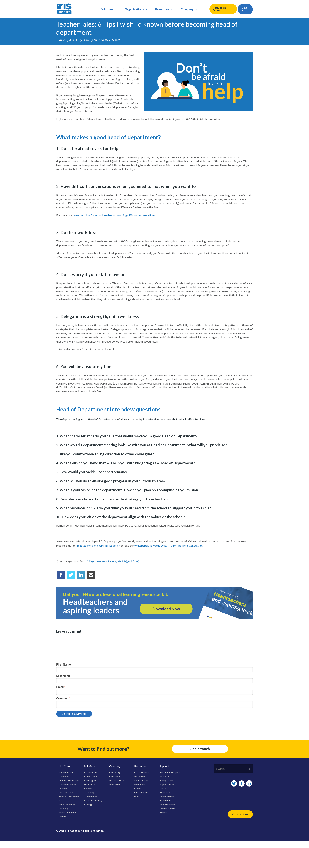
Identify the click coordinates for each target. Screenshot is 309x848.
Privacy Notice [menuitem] (168, 804)
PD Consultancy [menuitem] (93, 800)
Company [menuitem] (187, 9)
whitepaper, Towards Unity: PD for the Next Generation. (168, 545)
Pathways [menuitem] (89, 788)
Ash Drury (75, 40)
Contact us (240, 814)
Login (244, 9)
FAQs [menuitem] (163, 788)
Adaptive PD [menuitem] (91, 772)
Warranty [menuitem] (165, 792)
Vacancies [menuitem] (115, 784)
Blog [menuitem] (136, 796)
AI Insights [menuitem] (90, 780)
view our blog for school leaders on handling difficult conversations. (114, 215)
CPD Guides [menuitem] (141, 792)
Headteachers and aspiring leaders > (98, 545)
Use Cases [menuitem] (65, 766)
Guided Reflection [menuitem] (69, 780)
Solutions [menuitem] (107, 9)
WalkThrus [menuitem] (90, 784)
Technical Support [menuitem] (170, 772)
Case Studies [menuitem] (141, 772)
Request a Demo (219, 9)
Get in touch (200, 749)
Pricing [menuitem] (88, 804)
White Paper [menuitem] (141, 780)
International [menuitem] (116, 780)
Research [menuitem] (139, 776)
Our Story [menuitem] (114, 772)
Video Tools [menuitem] (90, 776)
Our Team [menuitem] (115, 776)
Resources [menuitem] (162, 9)
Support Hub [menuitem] (167, 784)
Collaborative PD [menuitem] (68, 784)
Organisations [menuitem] (134, 9)
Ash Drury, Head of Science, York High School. (111, 561)
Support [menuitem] (164, 766)
